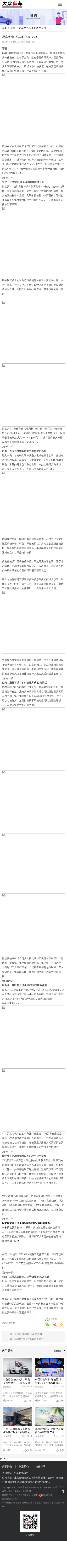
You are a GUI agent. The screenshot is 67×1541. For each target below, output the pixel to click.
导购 (13, 28)
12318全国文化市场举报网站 (15, 1502)
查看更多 (58, 1350)
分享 (30, 1401)
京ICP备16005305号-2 (49, 1487)
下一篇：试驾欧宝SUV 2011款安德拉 (24, 1339)
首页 (4, 28)
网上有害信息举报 (36, 1502)
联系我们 (24, 1466)
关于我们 (7, 1466)
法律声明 (41, 1466)
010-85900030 (21, 1473)
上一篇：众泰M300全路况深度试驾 (23, 1334)
